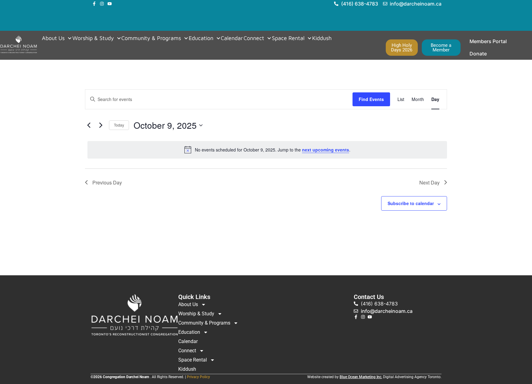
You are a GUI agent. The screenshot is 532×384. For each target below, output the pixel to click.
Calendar (232, 38)
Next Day (429, 182)
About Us (53, 38)
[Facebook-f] (94, 3)
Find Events (371, 99)
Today (119, 124)
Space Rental (288, 38)
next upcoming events (325, 150)
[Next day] (100, 125)
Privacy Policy (198, 377)
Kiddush (322, 38)
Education (201, 38)
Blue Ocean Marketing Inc (360, 377)
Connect (254, 38)
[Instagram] (102, 3)
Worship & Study (93, 38)
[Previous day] (88, 125)
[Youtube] (109, 3)
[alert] (267, 149)
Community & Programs (151, 38)
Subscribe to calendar (411, 203)
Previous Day (107, 182)
